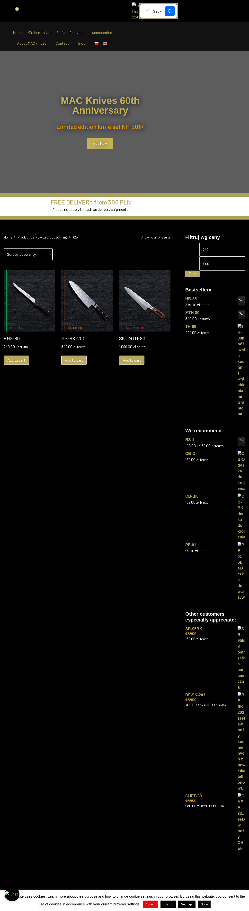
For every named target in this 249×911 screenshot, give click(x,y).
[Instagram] (120, 878)
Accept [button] (150, 904)
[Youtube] (139, 878)
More (204, 904)
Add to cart (16, 360)
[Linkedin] (129, 878)
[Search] (170, 11)
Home (8, 237)
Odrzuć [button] (168, 904)
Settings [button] (187, 904)
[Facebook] (110, 878)
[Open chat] (12, 894)
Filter (193, 274)
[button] (4, 122)
